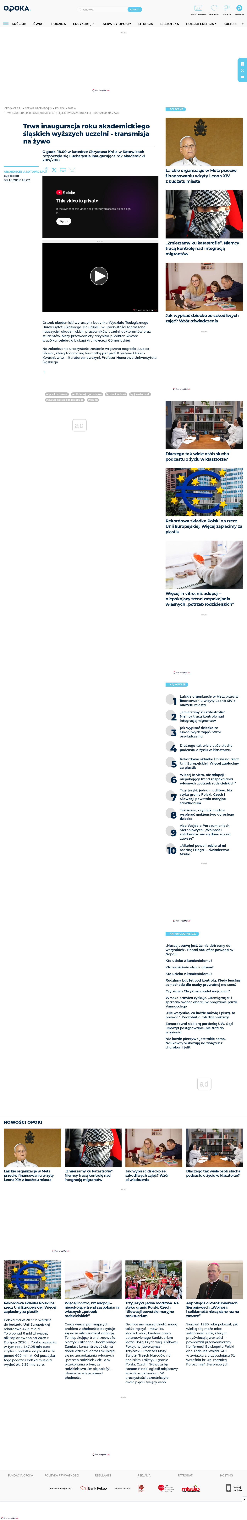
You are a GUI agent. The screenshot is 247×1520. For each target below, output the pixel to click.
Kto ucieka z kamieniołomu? (189, 960)
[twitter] (242, 70)
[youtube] (242, 77)
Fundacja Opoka (20, 1475)
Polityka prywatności (62, 1475)
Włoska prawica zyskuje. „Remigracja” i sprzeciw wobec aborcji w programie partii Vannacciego (201, 1001)
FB (46, 170)
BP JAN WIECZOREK (140, 394)
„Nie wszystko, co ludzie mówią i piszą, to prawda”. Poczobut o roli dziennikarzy (200, 1015)
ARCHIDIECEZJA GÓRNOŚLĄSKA (87, 394)
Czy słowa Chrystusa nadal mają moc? (198, 991)
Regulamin (103, 1475)
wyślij (72, 170)
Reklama (144, 1475)
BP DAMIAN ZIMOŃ (116, 394)
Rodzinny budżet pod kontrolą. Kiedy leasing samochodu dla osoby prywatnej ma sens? (203, 982)
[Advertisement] (123, 61)
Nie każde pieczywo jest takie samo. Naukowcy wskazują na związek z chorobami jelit (196, 1042)
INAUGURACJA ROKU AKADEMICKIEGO (64, 399)
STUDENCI (93, 399)
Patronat (185, 1475)
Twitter (54, 170)
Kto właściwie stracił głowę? (189, 967)
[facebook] (242, 63)
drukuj (63, 170)
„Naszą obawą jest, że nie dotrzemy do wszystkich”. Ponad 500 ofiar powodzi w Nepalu (199, 949)
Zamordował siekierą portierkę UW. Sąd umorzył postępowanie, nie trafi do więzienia (199, 1027)
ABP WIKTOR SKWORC (57, 394)
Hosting (226, 1475)
